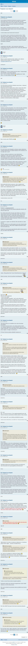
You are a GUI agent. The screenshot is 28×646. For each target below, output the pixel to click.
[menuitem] (2, 4)
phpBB (13, 642)
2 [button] (15, 11)
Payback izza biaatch (6, 9)
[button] (17, 11)
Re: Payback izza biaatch (7, 55)
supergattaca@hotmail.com (6, 61)
